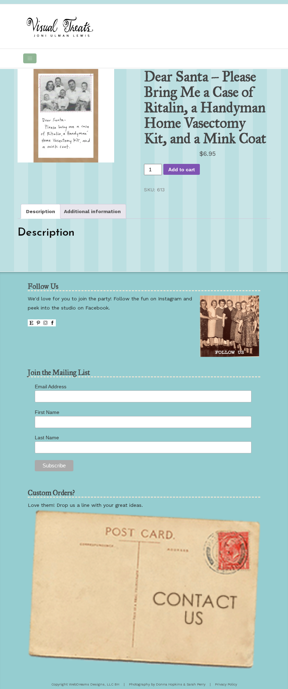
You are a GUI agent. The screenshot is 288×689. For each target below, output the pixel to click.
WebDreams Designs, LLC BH (94, 684)
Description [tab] (40, 211)
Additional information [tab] (92, 211)
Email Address (50, 386)
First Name (47, 412)
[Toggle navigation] (30, 58)
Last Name (47, 437)
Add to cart (181, 169)
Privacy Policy (226, 684)
